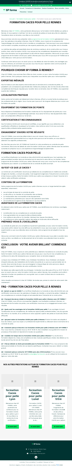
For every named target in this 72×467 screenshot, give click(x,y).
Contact (30, 12)
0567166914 (37, 451)
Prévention (23, 12)
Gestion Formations (48, 8)
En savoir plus (12, 426)
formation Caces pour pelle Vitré (58, 395)
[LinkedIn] (51, 5)
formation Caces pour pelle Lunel (35, 395)
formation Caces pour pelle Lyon (12, 395)
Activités (22, 462)
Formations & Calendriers (33, 8)
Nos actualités (30, 462)
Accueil (22, 8)
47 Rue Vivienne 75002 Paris (36, 449)
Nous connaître (59, 8)
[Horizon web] (57, 465)
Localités (39, 462)
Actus (67, 8)
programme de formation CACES (43, 39)
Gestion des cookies (49, 465)
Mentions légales (14, 465)
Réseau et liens (48, 462)
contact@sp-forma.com (41, 5)
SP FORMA (16, 31)
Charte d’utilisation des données (31, 465)
